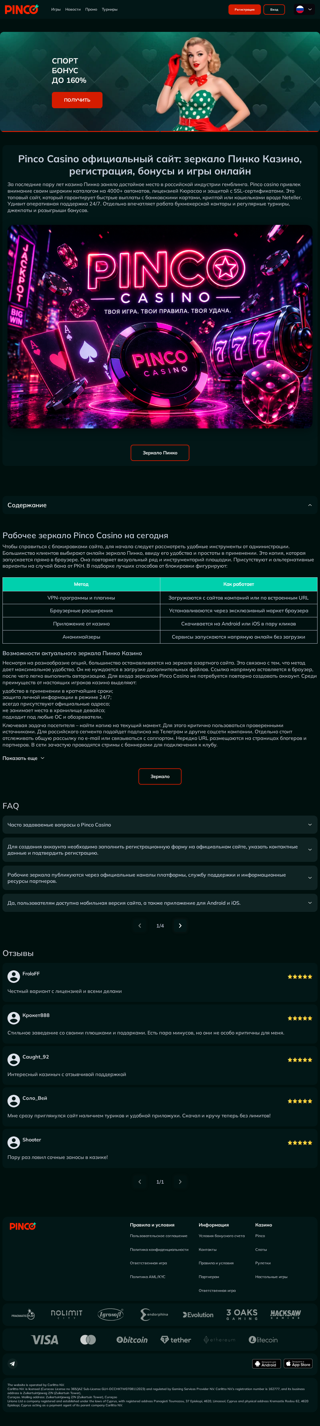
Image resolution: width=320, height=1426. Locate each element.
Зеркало (160, 776)
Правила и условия (152, 1225)
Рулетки (263, 1263)
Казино (263, 1225)
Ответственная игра (148, 1263)
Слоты (261, 1249)
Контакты (208, 1249)
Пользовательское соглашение (159, 1235)
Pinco (260, 1235)
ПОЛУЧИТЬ (77, 100)
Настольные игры (271, 1276)
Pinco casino (264, 184)
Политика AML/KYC (147, 1276)
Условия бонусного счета (222, 1235)
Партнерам (209, 1276)
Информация (214, 1225)
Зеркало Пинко (160, 453)
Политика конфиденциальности (159, 1249)
